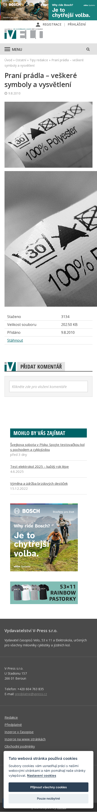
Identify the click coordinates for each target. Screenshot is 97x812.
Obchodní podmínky (20, 746)
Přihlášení (77, 24)
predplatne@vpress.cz (31, 694)
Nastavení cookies (41, 775)
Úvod (8, 60)
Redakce (11, 717)
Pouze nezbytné (48, 798)
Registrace (52, 24)
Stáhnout (15, 340)
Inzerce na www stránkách (25, 739)
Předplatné (13, 724)
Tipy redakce (39, 60)
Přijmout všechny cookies (48, 787)
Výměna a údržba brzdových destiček (39, 483)
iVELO (24, 34)
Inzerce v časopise (19, 732)
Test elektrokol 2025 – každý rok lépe (39, 466)
